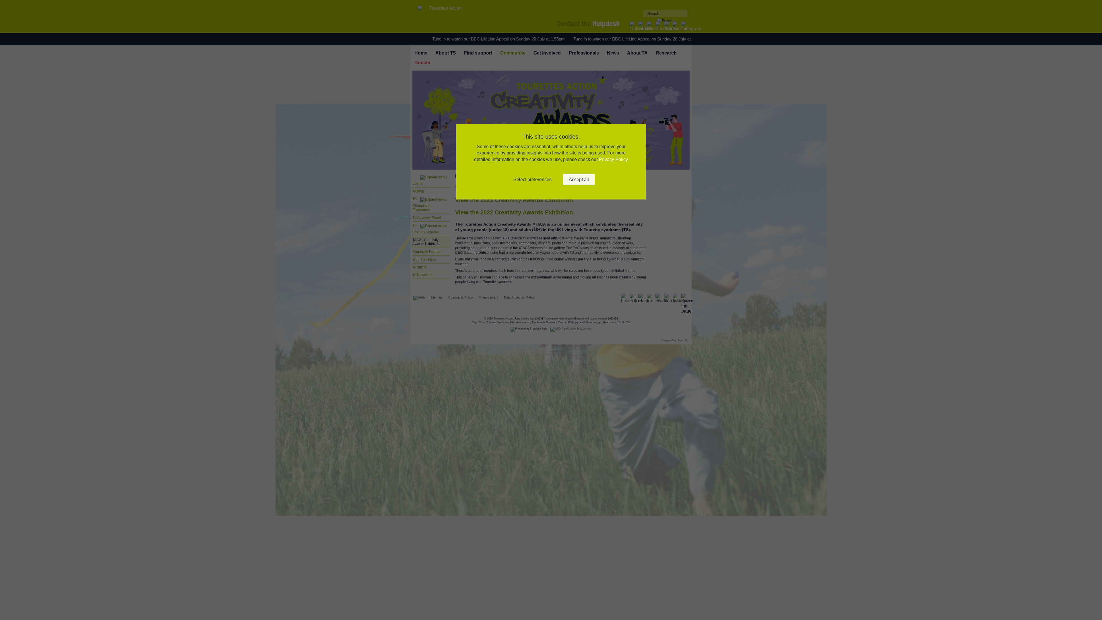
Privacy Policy (613, 159)
